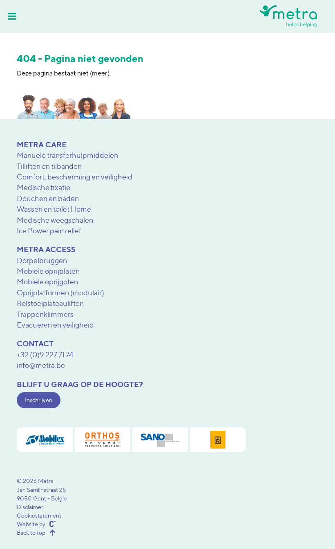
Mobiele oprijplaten (48, 271)
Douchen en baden (48, 198)
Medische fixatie (43, 187)
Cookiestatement (39, 515)
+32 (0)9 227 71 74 (45, 354)
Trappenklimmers (45, 314)
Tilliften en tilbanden (49, 166)
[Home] (288, 16)
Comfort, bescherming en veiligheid (74, 177)
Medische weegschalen (55, 220)
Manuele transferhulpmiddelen (67, 155)
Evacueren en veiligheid (55, 325)
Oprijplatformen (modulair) (60, 292)
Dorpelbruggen (42, 260)
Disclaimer (30, 506)
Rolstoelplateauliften (50, 303)
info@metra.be (41, 365)
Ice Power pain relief (49, 230)
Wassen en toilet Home (54, 209)
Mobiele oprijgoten (47, 281)
